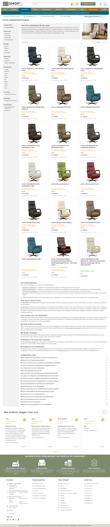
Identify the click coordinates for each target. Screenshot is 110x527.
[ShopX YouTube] (13, 519)
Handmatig (7, 35)
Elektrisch (7, 33)
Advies (104, 9)
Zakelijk (62, 495)
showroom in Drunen (30, 342)
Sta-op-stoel (7, 37)
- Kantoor (62, 500)
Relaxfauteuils (25, 9)
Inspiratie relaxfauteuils (10, 100)
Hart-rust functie (8, 39)
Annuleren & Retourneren (40, 488)
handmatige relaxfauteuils (29, 287)
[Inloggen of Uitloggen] (101, 4)
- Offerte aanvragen (65, 507)
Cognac (6, 69)
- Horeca (62, 498)
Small (6, 46)
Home (5, 9)
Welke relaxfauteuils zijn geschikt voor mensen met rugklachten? (39, 357)
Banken (35, 9)
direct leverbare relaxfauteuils (73, 328)
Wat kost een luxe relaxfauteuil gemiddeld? (33, 360)
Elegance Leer (89, 502)
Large (6, 50)
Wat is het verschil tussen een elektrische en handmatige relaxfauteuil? (41, 362)
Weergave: (98, 42)
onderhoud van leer (63, 350)
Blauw (6, 81)
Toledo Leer (89, 488)
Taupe (6, 77)
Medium (6, 48)
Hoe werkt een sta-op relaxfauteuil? (31, 402)
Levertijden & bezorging (39, 486)
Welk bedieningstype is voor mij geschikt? (33, 386)
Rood (5, 86)
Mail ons (11, 510)
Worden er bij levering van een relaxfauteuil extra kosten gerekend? (40, 388)
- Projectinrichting (64, 505)
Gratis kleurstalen (93, 9)
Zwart (5, 73)
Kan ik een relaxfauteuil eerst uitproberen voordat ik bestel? (37, 383)
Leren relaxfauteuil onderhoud (9, 107)
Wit (5, 79)
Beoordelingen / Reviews (66, 490)
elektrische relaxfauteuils (29, 289)
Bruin (5, 75)
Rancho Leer (89, 498)
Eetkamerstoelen (46, 9)
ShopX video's (63, 488)
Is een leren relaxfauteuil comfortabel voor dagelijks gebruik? (38, 365)
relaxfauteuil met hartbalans (29, 291)
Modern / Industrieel (9, 63)
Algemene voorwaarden (39, 495)
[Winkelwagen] (105, 4)
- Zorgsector (63, 502)
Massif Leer (89, 490)
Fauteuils (13, 9)
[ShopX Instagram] (10, 519)
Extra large (7, 52)
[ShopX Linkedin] (18, 519)
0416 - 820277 (12, 507)
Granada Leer (89, 500)
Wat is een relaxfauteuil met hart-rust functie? (33, 399)
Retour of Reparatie (39, 493)
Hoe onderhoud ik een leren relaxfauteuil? (32, 368)
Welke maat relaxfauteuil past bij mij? (31, 370)
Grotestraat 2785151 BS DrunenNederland (13, 487)
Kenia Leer (88, 493)
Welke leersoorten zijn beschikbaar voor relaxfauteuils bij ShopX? (39, 373)
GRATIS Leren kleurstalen (92, 483)
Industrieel (7, 60)
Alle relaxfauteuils (9, 27)
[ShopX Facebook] (7, 519)
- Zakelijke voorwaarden (66, 510)
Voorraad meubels (71, 9)
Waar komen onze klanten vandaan (68, 493)
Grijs (5, 88)
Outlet (82, 9)
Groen (6, 83)
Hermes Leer (89, 486)
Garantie (36, 490)
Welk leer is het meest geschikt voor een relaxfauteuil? (36, 404)
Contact (62, 486)
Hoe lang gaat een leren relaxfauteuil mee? (33, 394)
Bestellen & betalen (38, 483)
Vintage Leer (89, 495)
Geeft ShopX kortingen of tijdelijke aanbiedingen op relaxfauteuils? (39, 378)
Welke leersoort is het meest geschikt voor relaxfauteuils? (37, 396)
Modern (6, 58)
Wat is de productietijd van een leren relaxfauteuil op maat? (37, 391)
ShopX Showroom (64, 483)
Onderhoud (7, 110)
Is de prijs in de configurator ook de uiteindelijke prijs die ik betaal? (39, 375)
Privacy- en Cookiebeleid (40, 498)
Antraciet (6, 71)
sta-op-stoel (25, 293)
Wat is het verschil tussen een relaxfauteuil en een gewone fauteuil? (40, 381)
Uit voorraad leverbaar (10, 94)
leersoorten (83, 317)
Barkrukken (59, 9)
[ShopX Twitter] (15, 519)
